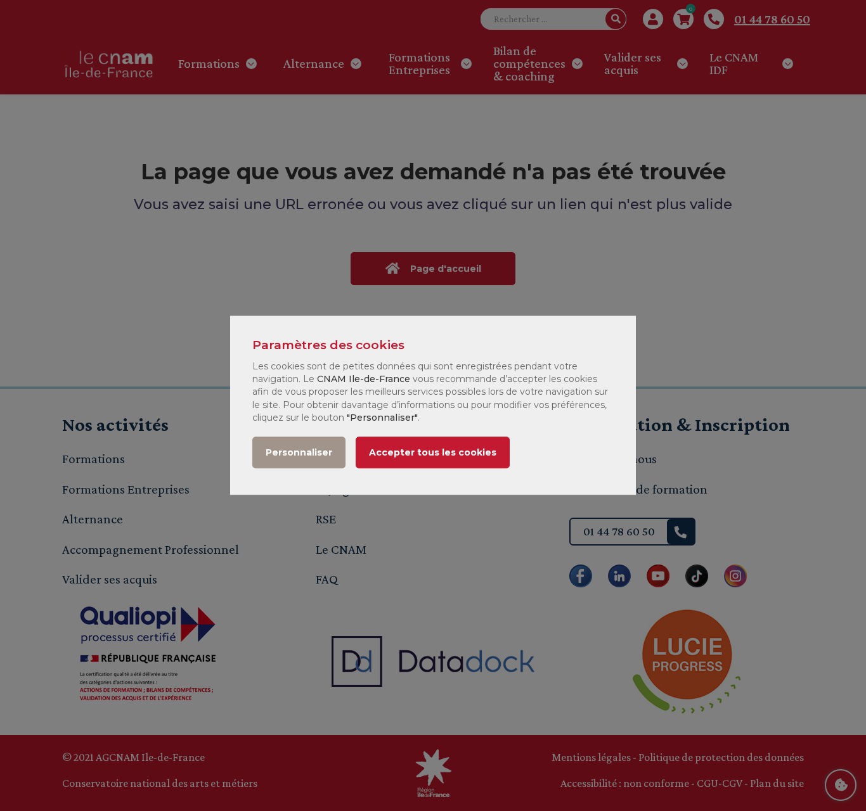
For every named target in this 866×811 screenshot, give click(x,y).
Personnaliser (299, 453)
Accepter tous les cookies (432, 453)
